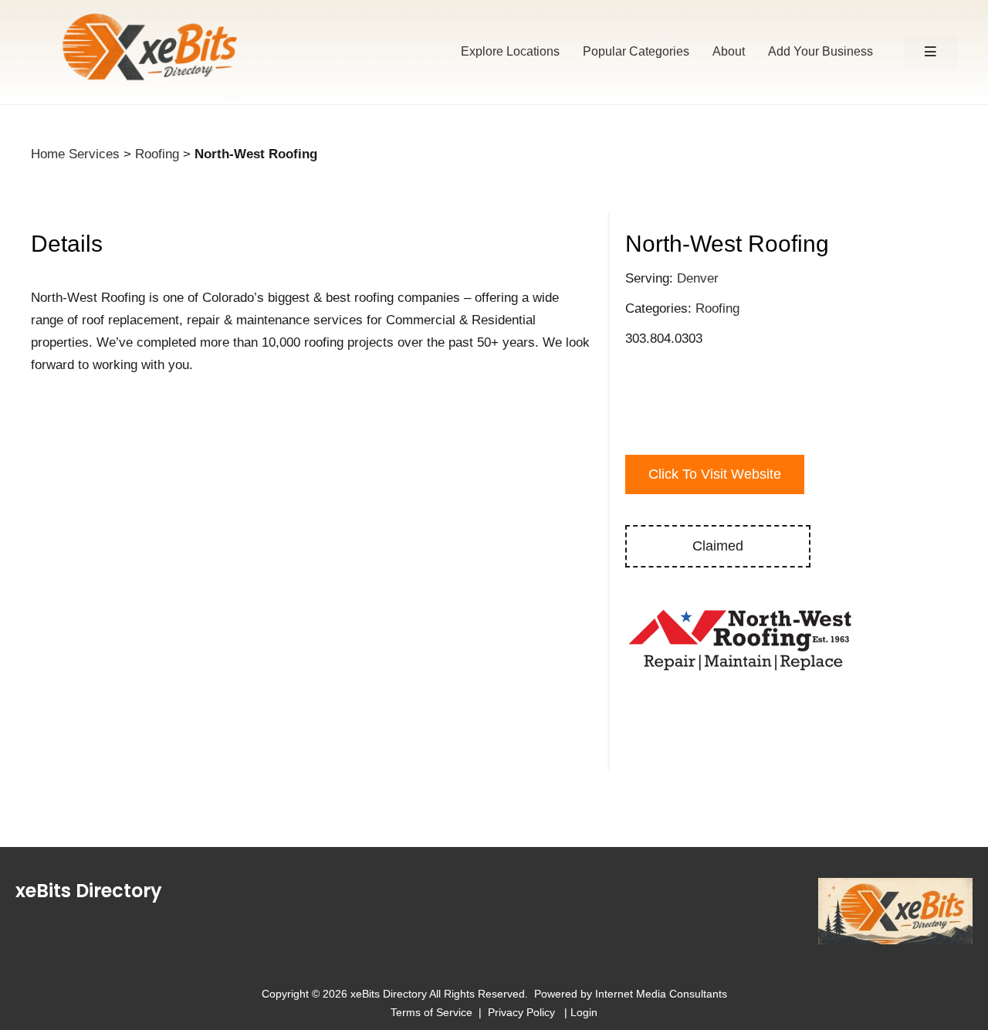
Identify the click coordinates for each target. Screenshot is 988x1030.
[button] (930, 52)
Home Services (75, 154)
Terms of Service (431, 1012)
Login (583, 1012)
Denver (698, 278)
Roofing (157, 154)
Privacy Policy (524, 1012)
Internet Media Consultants (661, 994)
